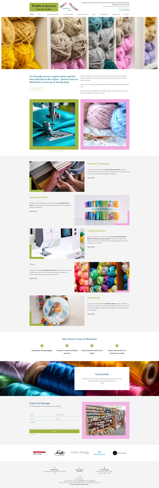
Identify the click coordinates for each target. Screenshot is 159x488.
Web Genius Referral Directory (82, 484)
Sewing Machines (83, 14)
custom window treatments (112, 169)
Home (31, 14)
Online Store (116, 14)
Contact (126, 14)
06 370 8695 (125, 10)
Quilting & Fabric (68, 14)
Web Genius (92, 480)
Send (54, 431)
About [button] (39, 14)
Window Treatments (53, 14)
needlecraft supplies (110, 303)
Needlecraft (104, 14)
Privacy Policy (32, 434)
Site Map (72, 484)
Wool (94, 14)
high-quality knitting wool (49, 270)
